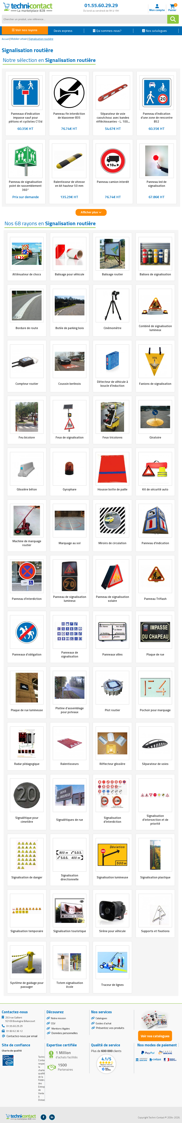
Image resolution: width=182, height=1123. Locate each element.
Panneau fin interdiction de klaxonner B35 (69, 115)
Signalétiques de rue (69, 819)
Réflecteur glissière (112, 764)
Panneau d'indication (155, 543)
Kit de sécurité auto (155, 489)
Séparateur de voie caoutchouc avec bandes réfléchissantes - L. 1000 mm (113, 119)
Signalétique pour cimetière (26, 819)
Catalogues (101, 1018)
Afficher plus (90, 212)
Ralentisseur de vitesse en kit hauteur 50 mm (69, 183)
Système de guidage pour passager (27, 985)
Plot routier (112, 710)
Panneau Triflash (155, 598)
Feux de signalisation (70, 437)
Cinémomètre (112, 328)
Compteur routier (26, 383)
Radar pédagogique (26, 764)
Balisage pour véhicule (69, 274)
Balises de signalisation (155, 274)
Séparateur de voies (155, 764)
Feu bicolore (27, 437)
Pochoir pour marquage (155, 710)
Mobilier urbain (19, 39)
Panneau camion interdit (113, 181)
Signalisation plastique (155, 877)
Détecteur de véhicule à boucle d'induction (112, 383)
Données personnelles (64, 1033)
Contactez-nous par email (21, 1036)
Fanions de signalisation (155, 383)
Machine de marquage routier (26, 543)
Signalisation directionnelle (70, 877)
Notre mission (58, 1018)
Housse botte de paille (112, 489)
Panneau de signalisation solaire (112, 598)
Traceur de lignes (112, 984)
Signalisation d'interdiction (112, 819)
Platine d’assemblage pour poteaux (69, 710)
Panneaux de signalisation (69, 654)
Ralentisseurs (69, 764)
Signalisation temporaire (26, 931)
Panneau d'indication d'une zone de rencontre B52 (157, 117)
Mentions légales (60, 1028)
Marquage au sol (70, 543)
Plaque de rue (155, 654)
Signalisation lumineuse (112, 877)
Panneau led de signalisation (157, 183)
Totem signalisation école (69, 985)
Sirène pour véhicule (112, 931)
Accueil (5, 39)
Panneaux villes (112, 654)
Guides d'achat (103, 1023)
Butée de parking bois (69, 328)
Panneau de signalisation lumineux (69, 598)
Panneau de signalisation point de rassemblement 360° (25, 185)
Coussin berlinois (69, 383)
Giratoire (155, 437)
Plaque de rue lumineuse (27, 710)
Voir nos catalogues (155, 1036)
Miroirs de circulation (112, 543)
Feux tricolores (112, 437)
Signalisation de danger (26, 877)
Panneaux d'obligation (26, 654)
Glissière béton (27, 489)
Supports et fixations (155, 931)
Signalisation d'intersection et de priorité (155, 819)
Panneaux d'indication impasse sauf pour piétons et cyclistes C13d (25, 117)
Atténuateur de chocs (26, 274)
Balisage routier (112, 274)
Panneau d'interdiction (27, 598)
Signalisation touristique (69, 931)
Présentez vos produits (110, 1028)
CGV (53, 1023)
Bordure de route (27, 328)
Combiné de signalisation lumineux (155, 328)
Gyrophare (69, 489)
